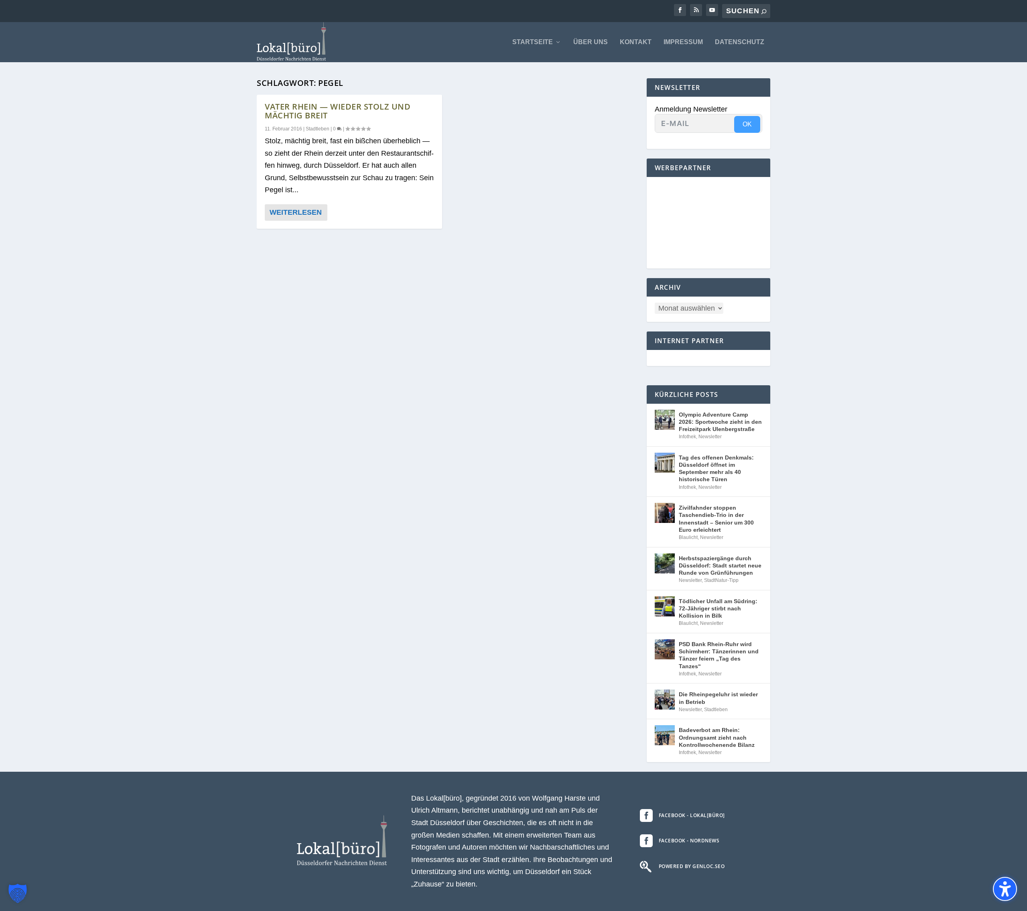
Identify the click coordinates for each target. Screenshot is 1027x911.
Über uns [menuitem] (590, 42)
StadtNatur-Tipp (721, 580)
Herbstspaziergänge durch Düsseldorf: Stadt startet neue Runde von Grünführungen (720, 565)
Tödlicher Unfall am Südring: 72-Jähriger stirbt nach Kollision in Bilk (718, 608)
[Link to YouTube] (712, 10)
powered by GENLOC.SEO (692, 866)
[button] (17, 893)
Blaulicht (688, 537)
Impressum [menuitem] (683, 42)
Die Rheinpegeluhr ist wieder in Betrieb (718, 698)
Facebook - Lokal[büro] (692, 815)
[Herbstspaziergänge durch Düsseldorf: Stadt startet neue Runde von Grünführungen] (665, 563)
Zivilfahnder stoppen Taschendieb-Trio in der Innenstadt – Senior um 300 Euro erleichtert (716, 518)
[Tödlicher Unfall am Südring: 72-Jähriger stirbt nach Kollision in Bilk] (665, 606)
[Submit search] (763, 11)
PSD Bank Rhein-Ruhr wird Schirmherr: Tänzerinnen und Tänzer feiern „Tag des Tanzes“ (719, 655)
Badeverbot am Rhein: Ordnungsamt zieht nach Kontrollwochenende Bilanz (717, 737)
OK (747, 124)
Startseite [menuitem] (532, 42)
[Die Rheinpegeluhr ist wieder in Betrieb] (665, 699)
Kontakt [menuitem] (636, 42)
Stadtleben (317, 129)
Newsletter (710, 436)
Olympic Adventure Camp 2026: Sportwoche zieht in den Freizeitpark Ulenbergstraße (720, 421)
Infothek (687, 436)
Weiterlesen (296, 212)
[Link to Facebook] (680, 10)
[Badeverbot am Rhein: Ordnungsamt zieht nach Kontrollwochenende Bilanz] (665, 735)
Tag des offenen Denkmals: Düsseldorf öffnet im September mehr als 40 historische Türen (716, 468)
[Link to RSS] (696, 10)
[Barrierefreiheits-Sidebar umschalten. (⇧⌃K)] (1005, 889)
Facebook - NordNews (689, 840)
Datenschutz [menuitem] (739, 42)
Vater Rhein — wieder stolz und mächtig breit (337, 111)
